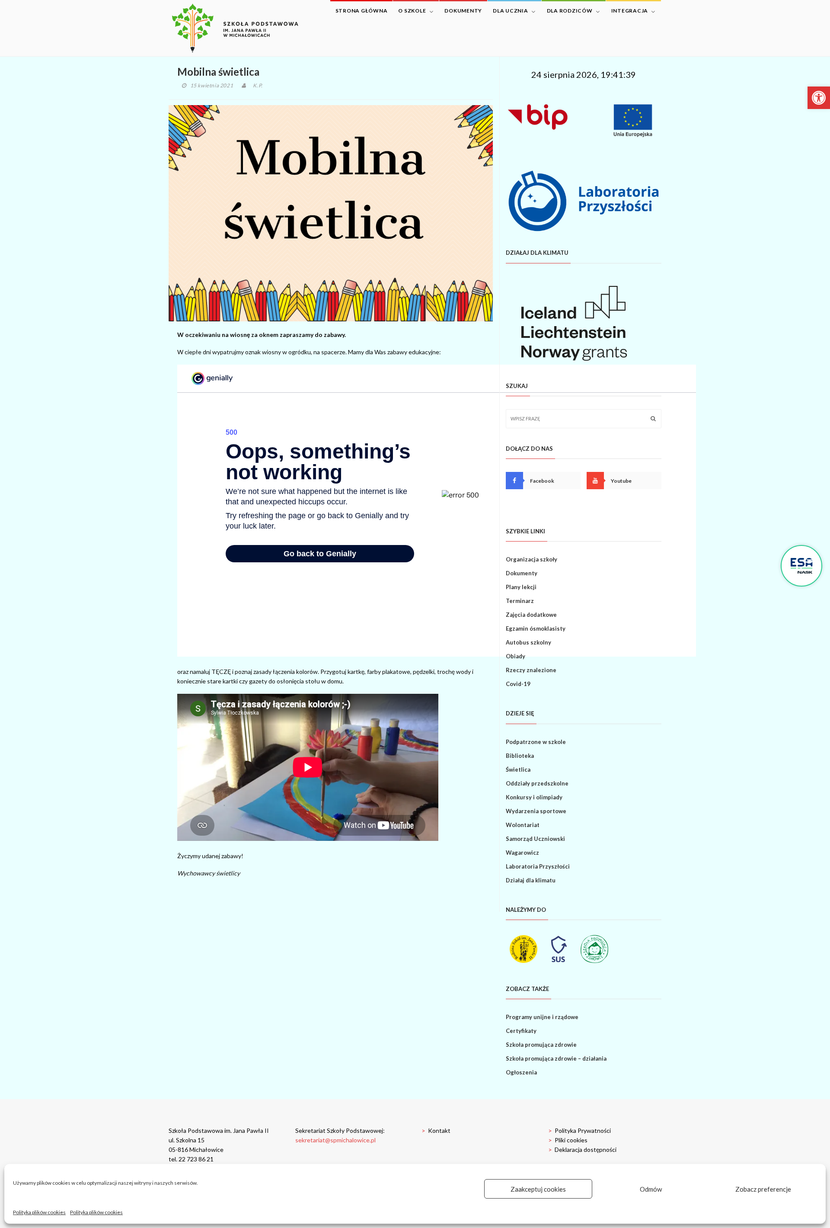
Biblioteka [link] (520, 755)
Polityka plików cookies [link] (39, 1212)
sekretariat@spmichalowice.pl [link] (335, 1140)
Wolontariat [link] (523, 824)
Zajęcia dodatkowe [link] (531, 614)
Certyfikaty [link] (521, 1030)
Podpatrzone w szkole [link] (536, 741)
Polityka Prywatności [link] (579, 1130)
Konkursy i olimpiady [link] (534, 797)
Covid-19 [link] (518, 683)
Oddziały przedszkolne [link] (537, 783)
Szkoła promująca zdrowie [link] (541, 1044)
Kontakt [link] (435, 1130)
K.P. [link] (257, 85)
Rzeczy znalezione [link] (531, 670)
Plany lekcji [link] (521, 587)
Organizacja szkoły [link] (531, 559)
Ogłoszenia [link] (521, 1072)
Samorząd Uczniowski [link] (535, 838)
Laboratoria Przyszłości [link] (538, 866)
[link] (819, 98)
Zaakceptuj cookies (538, 1189)
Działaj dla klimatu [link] (530, 880)
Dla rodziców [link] (570, 10)
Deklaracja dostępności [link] (582, 1149)
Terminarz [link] (520, 600)
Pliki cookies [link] (567, 1140)
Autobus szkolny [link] (528, 642)
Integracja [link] (629, 10)
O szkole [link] (412, 10)
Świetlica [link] (518, 769)
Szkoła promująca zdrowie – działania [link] (556, 1058)
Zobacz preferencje (763, 1189)
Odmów (651, 1189)
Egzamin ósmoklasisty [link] (535, 628)
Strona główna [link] (361, 10)
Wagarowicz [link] (522, 852)
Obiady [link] (515, 656)
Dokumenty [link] (463, 10)
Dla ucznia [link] (510, 10)
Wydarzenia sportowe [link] (536, 811)
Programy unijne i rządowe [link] (542, 1016)
